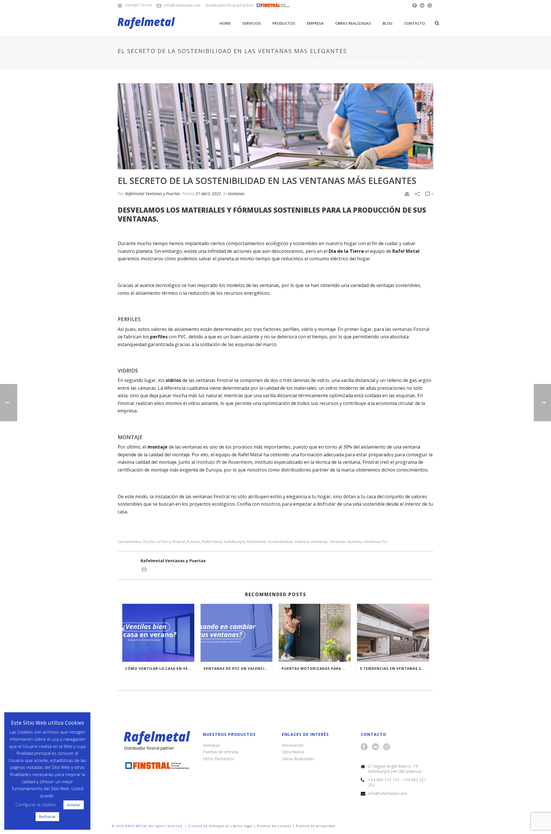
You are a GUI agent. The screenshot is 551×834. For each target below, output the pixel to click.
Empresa (315, 23)
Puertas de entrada (220, 752)
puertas (194, 542)
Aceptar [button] (73, 804)
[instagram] (386, 747)
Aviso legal (243, 826)
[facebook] (364, 747)
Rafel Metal (212, 542)
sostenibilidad (279, 542)
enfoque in (219, 826)
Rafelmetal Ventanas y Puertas (152, 193)
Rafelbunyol (234, 542)
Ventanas (293, 63)
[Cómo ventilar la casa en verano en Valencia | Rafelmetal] (158, 633)
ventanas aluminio (345, 542)
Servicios (251, 23)
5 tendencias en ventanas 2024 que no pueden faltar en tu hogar (394, 668)
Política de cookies (274, 826)
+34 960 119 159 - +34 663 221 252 (397, 782)
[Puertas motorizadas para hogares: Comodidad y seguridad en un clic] (315, 633)
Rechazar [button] (47, 816)
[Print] (407, 193)
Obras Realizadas (353, 23)
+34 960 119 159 (138, 5)
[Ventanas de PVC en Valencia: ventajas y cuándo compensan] (237, 633)
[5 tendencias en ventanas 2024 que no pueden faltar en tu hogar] (393, 633)
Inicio (274, 63)
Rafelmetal (256, 542)
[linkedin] (375, 747)
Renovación (293, 745)
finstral (178, 542)
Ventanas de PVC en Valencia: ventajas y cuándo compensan (238, 668)
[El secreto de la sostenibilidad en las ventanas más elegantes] (275, 126)
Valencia (301, 542)
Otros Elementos (218, 758)
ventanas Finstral (410, 329)
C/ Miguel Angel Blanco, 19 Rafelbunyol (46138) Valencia (394, 769)
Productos (283, 23)
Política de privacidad (315, 826)
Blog (388, 23)
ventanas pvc (376, 542)
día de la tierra (157, 542)
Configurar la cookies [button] (35, 804)
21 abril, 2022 (208, 193)
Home (225, 23)
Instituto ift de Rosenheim (224, 462)
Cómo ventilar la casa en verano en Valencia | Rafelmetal (159, 668)
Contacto (414, 23)
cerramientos (129, 542)
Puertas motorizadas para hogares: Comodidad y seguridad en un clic (316, 668)
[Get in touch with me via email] (144, 570)
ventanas (319, 542)
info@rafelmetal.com (182, 5)
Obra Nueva (293, 752)
